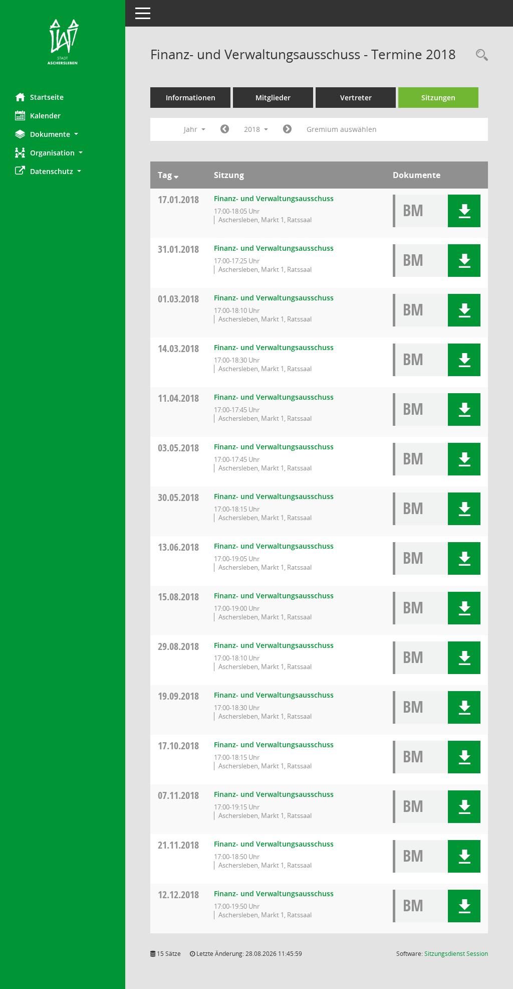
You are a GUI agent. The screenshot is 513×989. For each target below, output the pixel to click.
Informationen (190, 97)
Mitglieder (273, 97)
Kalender (45, 115)
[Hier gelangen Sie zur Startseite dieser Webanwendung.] (62, 43)
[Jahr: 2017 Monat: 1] (224, 129)
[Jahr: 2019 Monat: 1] (287, 129)
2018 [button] (253, 129)
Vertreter (356, 97)
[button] (62, 134)
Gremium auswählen (342, 129)
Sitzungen (438, 97)
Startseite (47, 97)
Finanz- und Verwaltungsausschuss (274, 198)
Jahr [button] (191, 129)
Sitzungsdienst (456, 953)
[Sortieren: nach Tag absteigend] (176, 175)
